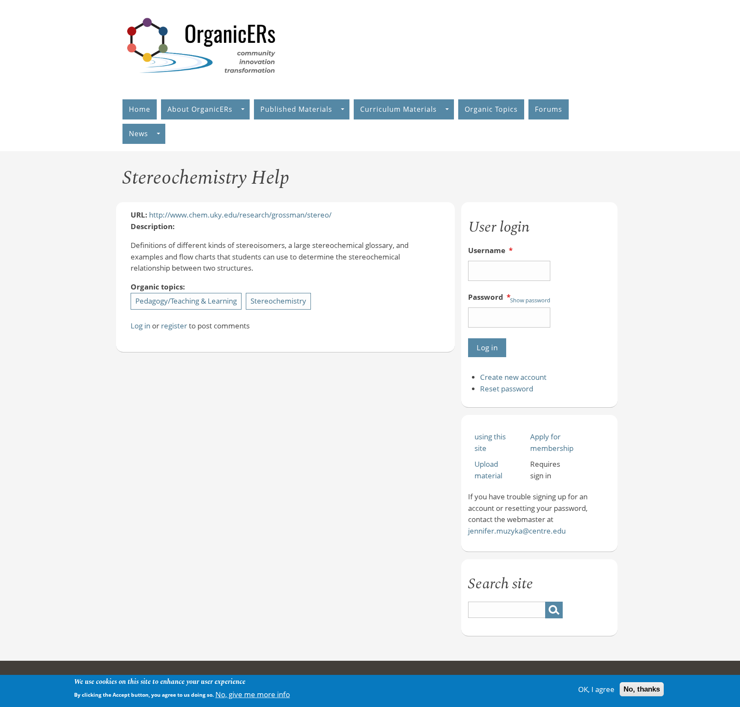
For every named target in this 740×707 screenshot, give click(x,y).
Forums (548, 109)
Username (490, 250)
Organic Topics (491, 109)
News (138, 133)
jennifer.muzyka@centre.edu (517, 531)
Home (139, 109)
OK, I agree (596, 689)
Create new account (513, 377)
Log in (140, 326)
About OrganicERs (200, 109)
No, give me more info (252, 694)
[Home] (201, 82)
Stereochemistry (278, 301)
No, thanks (642, 689)
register (174, 326)
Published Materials (296, 109)
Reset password (506, 389)
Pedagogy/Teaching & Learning (186, 301)
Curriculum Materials (398, 109)
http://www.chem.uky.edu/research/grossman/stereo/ (240, 215)
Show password (530, 300)
